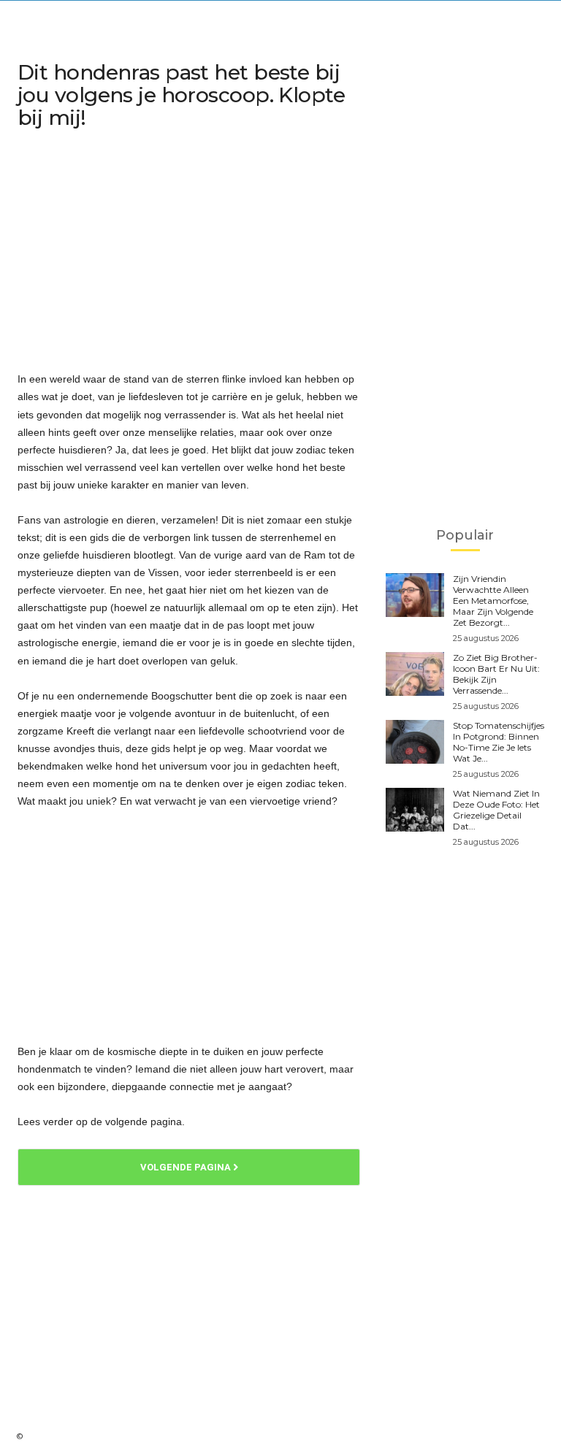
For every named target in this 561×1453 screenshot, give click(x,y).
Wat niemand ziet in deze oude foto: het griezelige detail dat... (496, 810)
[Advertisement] (189, 252)
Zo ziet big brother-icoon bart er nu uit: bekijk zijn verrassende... (496, 674)
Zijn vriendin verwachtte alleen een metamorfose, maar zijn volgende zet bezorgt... (493, 600)
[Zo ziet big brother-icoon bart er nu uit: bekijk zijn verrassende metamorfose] (415, 674)
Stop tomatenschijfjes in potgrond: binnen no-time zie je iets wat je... (498, 742)
